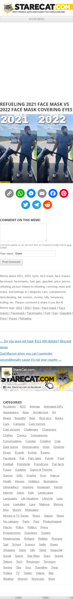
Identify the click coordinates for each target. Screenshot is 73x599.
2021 (19, 307)
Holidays (34, 481)
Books (59, 418)
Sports (19, 555)
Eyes (36, 307)
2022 (28, 307)
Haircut (54, 475)
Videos (40, 573)
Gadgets (20, 469)
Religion (29, 538)
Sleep (42, 550)
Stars (47, 555)
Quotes (46, 532)
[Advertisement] (36, 60)
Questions (30, 532)
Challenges (31, 429)
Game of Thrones (41, 469)
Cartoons (19, 424)
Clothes (8, 435)
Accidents (9, 406)
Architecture (40, 412)
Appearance (10, 412)
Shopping (9, 550)
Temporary (33, 561)
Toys (28, 567)
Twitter (28, 573)
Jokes (20, 492)
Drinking (59, 447)
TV (18, 573)
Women (23, 578)
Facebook (9, 458)
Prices (13, 318)
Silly (32, 550)
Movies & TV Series (16, 515)
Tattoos (7, 561)
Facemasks (34, 313)
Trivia (54, 567)
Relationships (11, 538)
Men (6, 509)
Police (20, 527)
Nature (48, 515)
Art (54, 412)
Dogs (46, 447)
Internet (8, 492)
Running (57, 538)
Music (36, 515)
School (16, 544)
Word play (38, 578)
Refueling (25, 318)
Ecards (19, 452)
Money (17, 509)
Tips (18, 567)
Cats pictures (11, 429)
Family (49, 458)
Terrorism (50, 561)
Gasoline (65, 313)
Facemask (18, 313)
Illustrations (50, 481)
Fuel (47, 313)
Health (7, 481)
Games (8, 475)
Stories (58, 555)
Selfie (42, 544)
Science (30, 544)
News (60, 515)
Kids (31, 492)
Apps (25, 412)
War (51, 573)
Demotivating (30, 447)
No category (11, 521)
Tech (19, 561)
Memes (58, 504)
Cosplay (31, 441)
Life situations (29, 498)
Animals (35, 406)
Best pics (45, 418)
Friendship (23, 464)
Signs (22, 550)
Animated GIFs (53, 406)
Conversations (12, 441)
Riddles (43, 538)
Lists (60, 498)
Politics (32, 527)
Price (3, 318)
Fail (22, 458)
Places (7, 527)
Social (7, 555)
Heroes (20, 481)
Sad (5, 544)
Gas (55, 313)
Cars (6, 424)
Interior (58, 487)
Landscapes (45, 492)
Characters (49, 429)
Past (36, 521)
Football (8, 464)
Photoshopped (52, 521)
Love (32, 504)
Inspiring (28, 487)
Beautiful (20, 418)
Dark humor (10, 447)
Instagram (43, 487)
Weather (8, 578)
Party (26, 521)
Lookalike (19, 504)
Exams (45, 452)
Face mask (49, 307)
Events (32, 452)
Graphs (31, 475)
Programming (11, 532)
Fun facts (58, 464)
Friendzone (41, 464)
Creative (45, 441)
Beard (7, 418)
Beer (32, 418)
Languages (10, 498)
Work (51, 578)
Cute (58, 441)
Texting (7, 567)
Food (61, 458)
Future (7, 469)
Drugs (7, 452)
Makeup (44, 504)
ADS (23, 406)
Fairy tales (34, 458)
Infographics (11, 487)
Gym (43, 475)
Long (6, 504)
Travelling (41, 567)
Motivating (31, 509)
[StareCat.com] (36, 8)
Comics (22, 435)
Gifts (20, 475)
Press (44, 527)
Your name (6, 253)
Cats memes (37, 424)
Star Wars (33, 555)
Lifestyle (47, 498)
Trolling (7, 573)
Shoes (54, 544)
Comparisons (39, 435)
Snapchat (56, 550)
